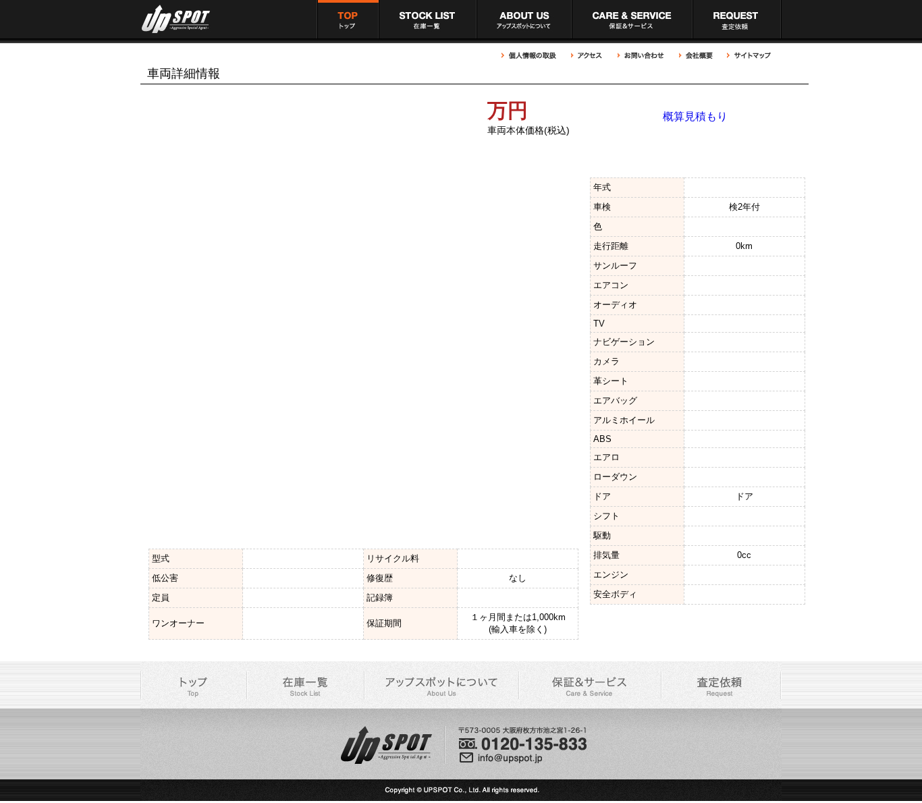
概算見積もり (695, 116)
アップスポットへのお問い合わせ (641, 55)
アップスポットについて (524, 19)
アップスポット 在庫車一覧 (428, 19)
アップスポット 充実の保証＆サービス (632, 19)
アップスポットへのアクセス (587, 55)
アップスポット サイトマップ (747, 55)
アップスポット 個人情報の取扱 (532, 55)
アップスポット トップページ (348, 19)
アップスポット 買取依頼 (737, 19)
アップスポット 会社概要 (696, 55)
